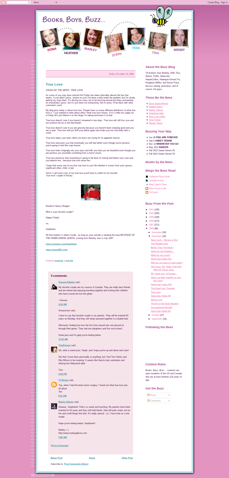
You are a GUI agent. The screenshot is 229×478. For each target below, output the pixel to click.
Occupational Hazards (161, 307)
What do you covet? (160, 255)
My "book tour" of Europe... (164, 273)
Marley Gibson (66, 402)
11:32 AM (63, 339)
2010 (151, 213)
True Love (156, 292)
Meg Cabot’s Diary (158, 184)
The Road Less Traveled (163, 288)
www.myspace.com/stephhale (61, 244)
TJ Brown (63, 380)
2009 (151, 217)
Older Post (127, 458)
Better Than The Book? (162, 247)
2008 (151, 221)
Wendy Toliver (156, 123)
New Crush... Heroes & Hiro (164, 240)
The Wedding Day (159, 243)
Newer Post (56, 458)
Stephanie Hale (156, 113)
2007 (151, 225)
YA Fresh (153, 192)
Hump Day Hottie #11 (161, 259)
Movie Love (156, 300)
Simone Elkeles (67, 282)
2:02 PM (63, 374)
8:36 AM (63, 304)
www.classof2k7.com (57, 249)
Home (92, 458)
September (157, 319)
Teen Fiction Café (157, 188)
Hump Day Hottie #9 (160, 296)
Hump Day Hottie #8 (160, 311)
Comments (155, 400)
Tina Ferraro (155, 120)
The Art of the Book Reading (164, 303)
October (156, 315)
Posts (153, 395)
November (157, 236)
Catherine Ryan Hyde (159, 176)
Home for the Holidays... (163, 251)
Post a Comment (59, 445)
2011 (151, 209)
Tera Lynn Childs (157, 116)
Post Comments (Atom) (76, 464)
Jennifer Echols (156, 180)
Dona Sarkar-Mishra (158, 103)
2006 (151, 228)
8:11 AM (63, 396)
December (157, 232)
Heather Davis (156, 106)
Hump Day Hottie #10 (161, 284)
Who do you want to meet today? (167, 263)
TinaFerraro (65, 345)
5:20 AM (63, 437)
